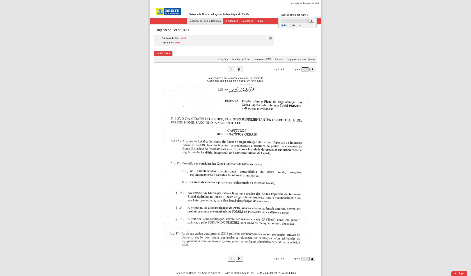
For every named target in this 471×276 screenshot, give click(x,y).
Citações (223, 59)
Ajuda (260, 21)
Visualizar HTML (262, 59)
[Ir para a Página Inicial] (168, 11)
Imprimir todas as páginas (301, 59)
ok (312, 69)
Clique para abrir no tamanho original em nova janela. (235, 80)
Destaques (247, 21)
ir (311, 20)
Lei (285, 25)
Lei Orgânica (231, 21)
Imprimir (279, 59)
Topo (461, 273)
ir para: (296, 69)
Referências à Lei (240, 59)
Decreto (296, 25)
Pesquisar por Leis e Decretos (205, 21)
